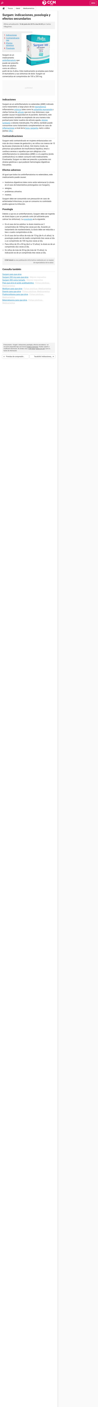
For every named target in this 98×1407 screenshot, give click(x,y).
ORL (10, 131)
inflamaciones (8, 128)
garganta (34, 128)
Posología (10, 48)
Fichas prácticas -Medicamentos (37, 289)
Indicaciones (11, 35)
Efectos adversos (10, 44)
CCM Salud (32, 348)
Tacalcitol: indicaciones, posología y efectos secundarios (42, 357)
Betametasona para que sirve (14, 300)
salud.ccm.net (40, 348)
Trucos (10, 8)
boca (27, 128)
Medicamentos (28, 8)
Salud (18, 8)
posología (28, 219)
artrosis (21, 112)
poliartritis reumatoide (43, 109)
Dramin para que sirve (11, 291)
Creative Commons (32, 347)
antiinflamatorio (9, 60)
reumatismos (40, 107)
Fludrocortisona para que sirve (15, 294)
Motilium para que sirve (12, 289)
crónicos (17, 109)
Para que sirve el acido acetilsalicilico (18, 283)
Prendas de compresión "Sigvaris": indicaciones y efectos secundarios (15, 357)
